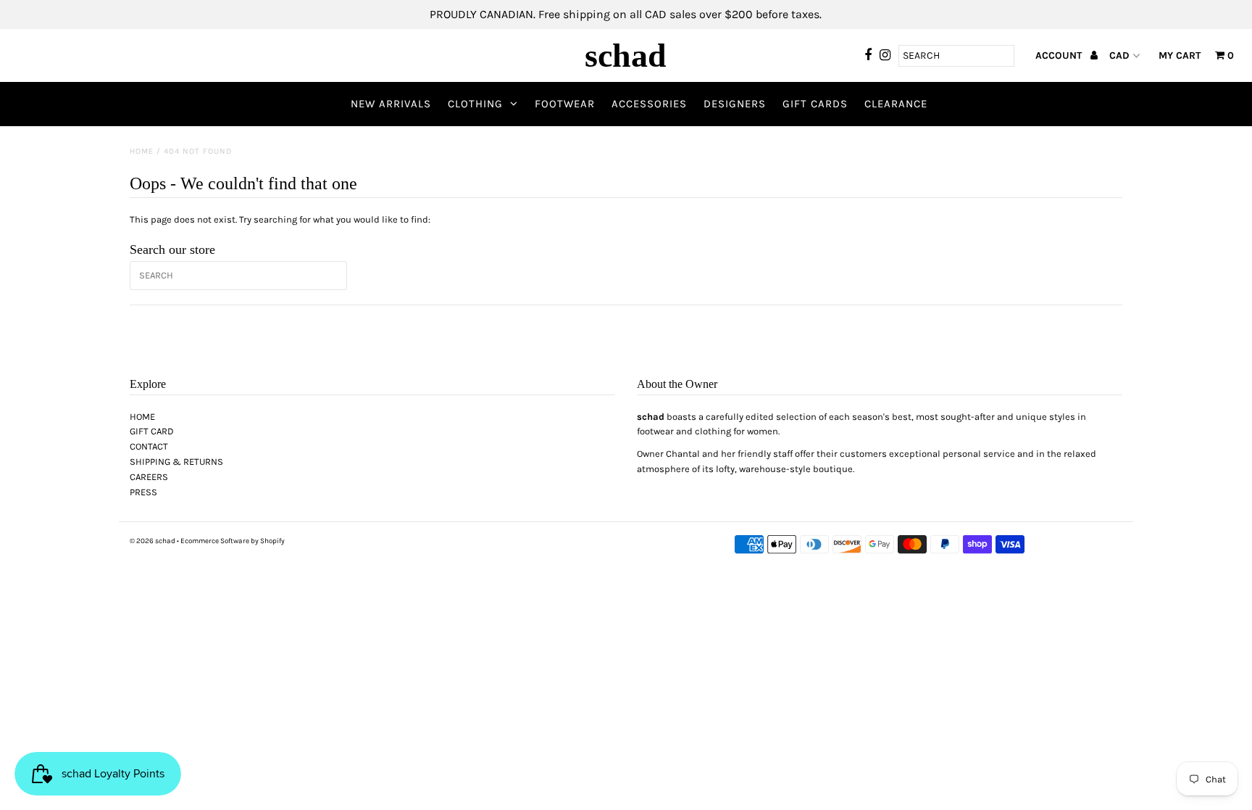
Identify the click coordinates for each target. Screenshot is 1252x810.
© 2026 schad (152, 541)
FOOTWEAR (565, 103)
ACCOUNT (1060, 55)
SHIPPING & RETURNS (176, 461)
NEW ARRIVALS (391, 103)
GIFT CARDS (815, 103)
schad (626, 55)
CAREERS (149, 476)
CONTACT (149, 446)
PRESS (143, 492)
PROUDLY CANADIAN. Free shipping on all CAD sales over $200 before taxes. (626, 14)
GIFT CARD (152, 431)
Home (142, 151)
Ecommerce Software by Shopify (232, 541)
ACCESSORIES (649, 103)
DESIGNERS (735, 103)
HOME (142, 416)
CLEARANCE (895, 103)
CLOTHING (475, 103)
